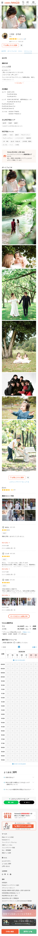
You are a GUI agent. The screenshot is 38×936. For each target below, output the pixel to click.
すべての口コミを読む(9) (18, 616)
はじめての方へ (6, 861)
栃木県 (4, 123)
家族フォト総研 (6, 853)
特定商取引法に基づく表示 (9, 895)
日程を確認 (10, 931)
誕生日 (17, 134)
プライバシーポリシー (8, 888)
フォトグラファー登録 (8, 847)
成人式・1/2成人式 (15, 141)
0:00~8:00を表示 (20, 660)
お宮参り (5, 134)
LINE (12, 802)
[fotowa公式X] (7, 874)
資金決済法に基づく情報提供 (10, 898)
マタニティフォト (25, 134)
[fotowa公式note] (5, 874)
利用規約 (4, 882)
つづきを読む (18, 83)
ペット (11, 144)
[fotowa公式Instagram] (2, 874)
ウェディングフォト (8, 138)
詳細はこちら (26, 632)
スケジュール (28, 51)
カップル (5, 144)
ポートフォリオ (12, 51)
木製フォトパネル (7, 845)
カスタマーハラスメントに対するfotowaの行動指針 (17, 901)
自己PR (3, 51)
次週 (33, 647)
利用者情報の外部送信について (11, 893)
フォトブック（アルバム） (9, 842)
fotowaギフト (6, 839)
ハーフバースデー (19, 138)
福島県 (16, 123)
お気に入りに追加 (11, 45)
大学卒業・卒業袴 (26, 141)
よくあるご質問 (6, 863)
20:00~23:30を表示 (20, 764)
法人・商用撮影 (6, 850)
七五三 (11, 134)
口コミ (20, 51)
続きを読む (5, 542)
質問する (27, 931)
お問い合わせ (6, 866)
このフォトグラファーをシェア (18, 482)
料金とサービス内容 (8, 837)
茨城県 (10, 123)
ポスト (28, 802)
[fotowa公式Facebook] (10, 874)
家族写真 (28, 138)
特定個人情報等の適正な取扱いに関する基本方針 (16, 890)
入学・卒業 (5, 141)
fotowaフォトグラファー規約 (10, 885)
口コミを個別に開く (8, 548)
